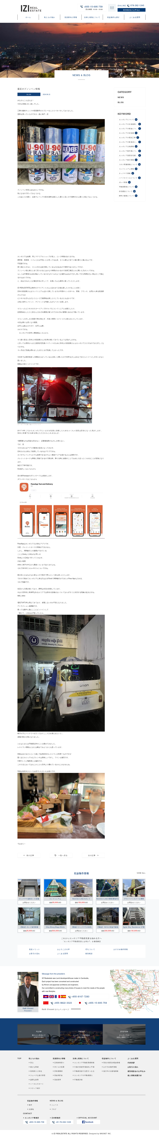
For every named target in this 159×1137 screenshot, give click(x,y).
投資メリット (34, 949)
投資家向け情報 (71, 17)
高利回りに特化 (36, 1071)
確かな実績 (34, 1067)
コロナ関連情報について (129, 164)
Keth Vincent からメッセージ (55, 1009)
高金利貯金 (58, 1075)
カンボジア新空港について (129, 151)
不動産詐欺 (78, 1079)
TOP (19, 1058)
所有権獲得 (58, 1071)
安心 (32, 1062)
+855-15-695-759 (93, 7)
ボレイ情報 (124, 182)
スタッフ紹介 (35, 1088)
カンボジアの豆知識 (128, 133)
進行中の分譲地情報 (110, 1071)
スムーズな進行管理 (37, 1075)
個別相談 (89, 953)
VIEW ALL (141, 873)
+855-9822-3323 (62, 1002)
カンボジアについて (128, 119)
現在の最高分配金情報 (111, 1062)
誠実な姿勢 (34, 1079)
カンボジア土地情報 (128, 146)
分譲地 (31, 1109)
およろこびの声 (63, 949)
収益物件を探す (113, 17)
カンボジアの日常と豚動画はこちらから (33, 333)
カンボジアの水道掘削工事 (129, 124)
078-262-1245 (137, 5)
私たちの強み (49, 17)
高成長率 (57, 1079)
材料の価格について (128, 196)
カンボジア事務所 (34, 1120)
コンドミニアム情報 (128, 169)
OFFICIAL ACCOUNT (87, 1118)
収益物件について (109, 1058)
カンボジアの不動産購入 (83, 1075)
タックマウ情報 (126, 173)
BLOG (29, 94)
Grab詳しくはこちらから (26, 469)
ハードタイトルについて (129, 178)
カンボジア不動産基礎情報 (84, 1062)
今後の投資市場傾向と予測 (84, 1067)
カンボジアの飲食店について (130, 142)
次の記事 (93, 855)
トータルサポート (37, 1084)
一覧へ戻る (62, 855)
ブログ (53, 1109)
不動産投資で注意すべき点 (84, 1071)
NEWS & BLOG (56, 1100)
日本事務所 (61, 1120)
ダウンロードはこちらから (27, 479)
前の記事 (29, 855)
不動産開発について (128, 187)
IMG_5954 (21, 595)
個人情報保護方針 (135, 1075)
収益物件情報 (32, 1100)
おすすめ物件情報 (120, 949)
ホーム (28, 17)
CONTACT (27, 1113)
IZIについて (90, 949)
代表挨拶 (131, 1062)
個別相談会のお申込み (136, 1071)
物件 (30, 1105)
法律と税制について (92, 17)
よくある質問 (134, 17)
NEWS (121, 97)
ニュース (54, 1105)
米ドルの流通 (59, 1067)
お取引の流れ (34, 953)
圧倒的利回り (59, 1062)
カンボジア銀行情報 (128, 160)
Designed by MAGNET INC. (100, 1133)
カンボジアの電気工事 (128, 137)
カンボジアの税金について (129, 128)
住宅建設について (127, 191)
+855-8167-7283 (80, 996)
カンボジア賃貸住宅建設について (130, 155)
